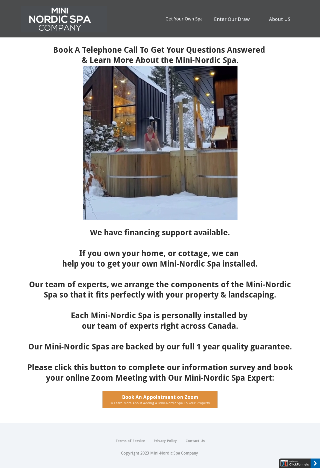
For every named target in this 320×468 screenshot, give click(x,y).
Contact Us (195, 441)
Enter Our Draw (232, 19)
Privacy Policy (165, 441)
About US (279, 19)
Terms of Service (130, 441)
